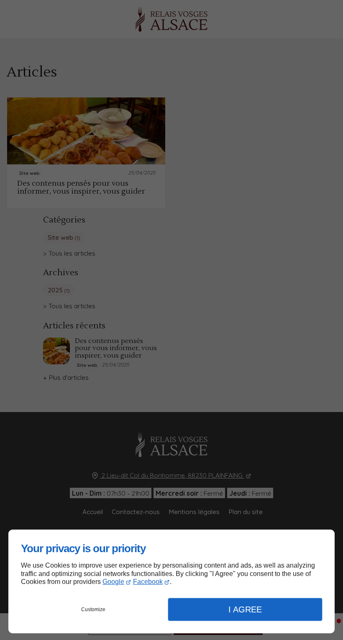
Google (113, 581)
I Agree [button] (245, 609)
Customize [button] (93, 609)
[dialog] (171, 581)
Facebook (148, 581)
